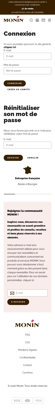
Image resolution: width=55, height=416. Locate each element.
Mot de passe (11, 64)
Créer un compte (18, 89)
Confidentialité (27, 357)
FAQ (27, 334)
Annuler (33, 158)
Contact (27, 365)
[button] (43, 20)
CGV (27, 342)
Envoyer (13, 158)
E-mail (7, 139)
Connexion (14, 83)
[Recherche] (31, 20)
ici (33, 280)
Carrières (27, 372)
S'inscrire (18, 302)
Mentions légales (27, 349)
